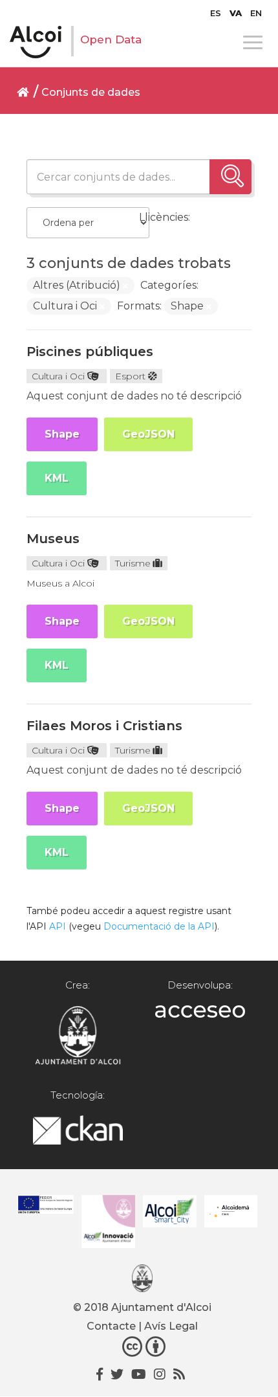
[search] (230, 176)
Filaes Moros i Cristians (104, 725)
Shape (62, 434)
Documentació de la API (159, 926)
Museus (53, 538)
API (57, 926)
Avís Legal (171, 1326)
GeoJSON (148, 434)
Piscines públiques (90, 351)
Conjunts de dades (90, 92)
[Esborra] (125, 286)
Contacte (111, 1326)
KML (57, 478)
